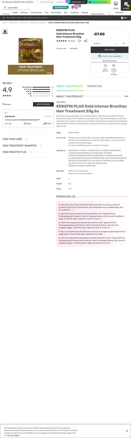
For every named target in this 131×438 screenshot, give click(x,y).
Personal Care (36, 12)
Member (6, 14)
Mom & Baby (56, 12)
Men (66, 12)
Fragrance (74, 12)
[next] (108, 12)
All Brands (119, 12)
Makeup (85, 12)
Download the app (47, 2)
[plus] (124, 43)
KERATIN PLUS (65, 30)
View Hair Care (13, 139)
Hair (46, 12)
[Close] (127, 431)
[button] (126, 5)
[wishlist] (79, 41)
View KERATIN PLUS (15, 152)
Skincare (24, 12)
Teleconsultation (97, 14)
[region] (65, 431)
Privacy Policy (13, 435)
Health (15, 12)
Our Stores (60, 2)
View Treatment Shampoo (20, 145)
